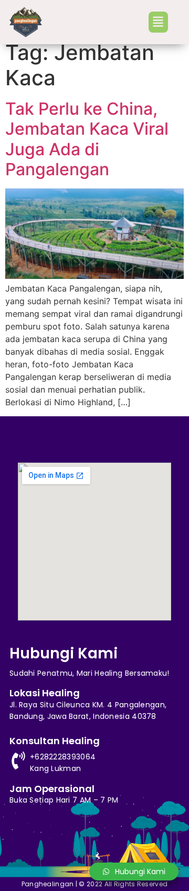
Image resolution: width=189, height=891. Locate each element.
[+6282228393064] (18, 760)
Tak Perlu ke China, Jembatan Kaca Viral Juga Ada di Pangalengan (87, 138)
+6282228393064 (63, 757)
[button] (158, 22)
